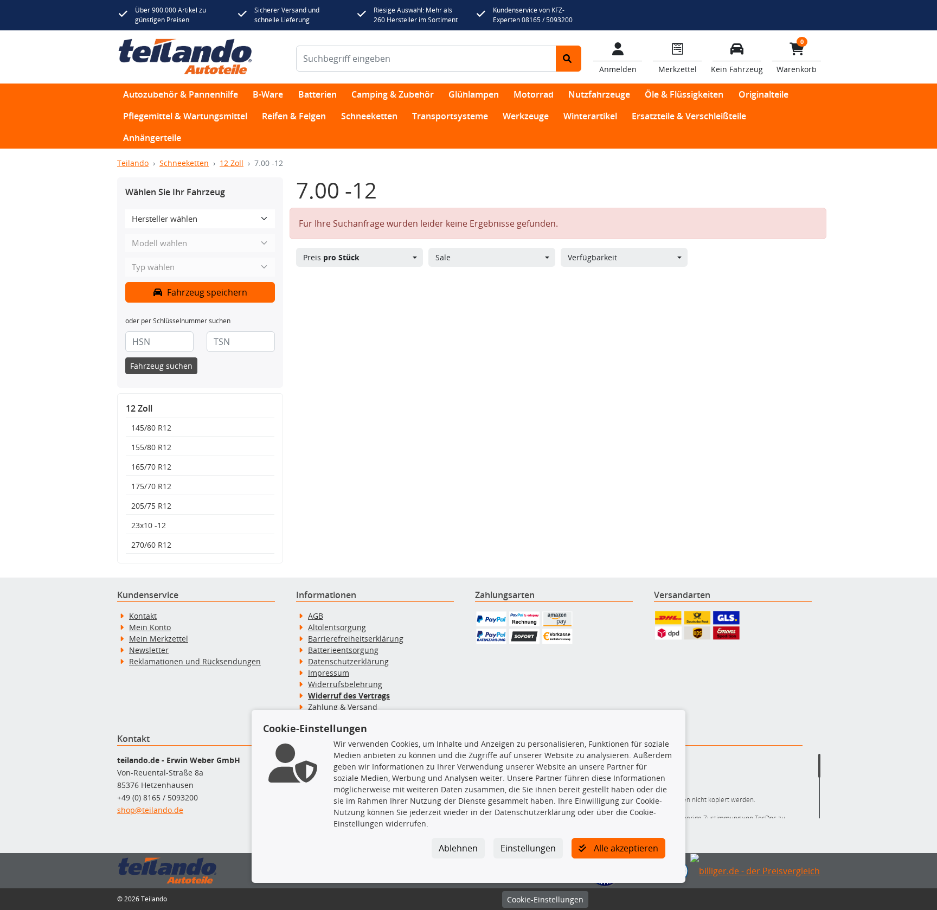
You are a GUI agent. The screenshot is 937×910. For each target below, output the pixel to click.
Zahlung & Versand (342, 707)
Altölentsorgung (337, 627)
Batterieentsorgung (343, 650)
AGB (315, 616)
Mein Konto (150, 627)
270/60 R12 (151, 545)
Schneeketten (369, 116)
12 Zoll (231, 163)
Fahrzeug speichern (206, 292)
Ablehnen (458, 848)
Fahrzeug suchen (161, 366)
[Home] (185, 57)
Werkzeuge (526, 116)
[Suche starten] (568, 59)
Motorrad (534, 94)
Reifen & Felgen (294, 116)
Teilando (133, 163)
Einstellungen (528, 848)
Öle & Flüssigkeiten (684, 94)
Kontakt (143, 616)
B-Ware (268, 94)
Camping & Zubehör (392, 94)
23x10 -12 (148, 525)
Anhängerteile (152, 138)
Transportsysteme (450, 116)
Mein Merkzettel (158, 638)
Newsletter (149, 650)
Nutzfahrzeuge (599, 94)
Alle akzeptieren (625, 848)
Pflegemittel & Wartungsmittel (185, 116)
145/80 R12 (151, 427)
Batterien (317, 94)
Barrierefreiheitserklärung (355, 638)
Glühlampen (473, 94)
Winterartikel (590, 116)
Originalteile (763, 94)
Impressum (328, 673)
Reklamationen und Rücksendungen (195, 661)
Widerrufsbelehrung (345, 684)
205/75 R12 (151, 506)
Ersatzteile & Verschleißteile (689, 116)
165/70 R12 (151, 467)
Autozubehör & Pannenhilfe (180, 94)
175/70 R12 (151, 486)
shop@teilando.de (150, 810)
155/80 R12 (151, 447)
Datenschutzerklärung (348, 661)
